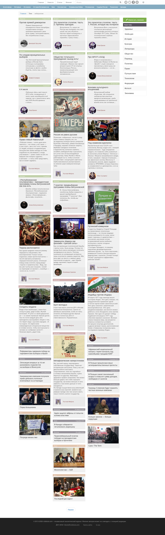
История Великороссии (41, 7)
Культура (90, 83)
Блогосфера (7, 7)
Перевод (128, 58)
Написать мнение (136, 19)
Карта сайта (87, 525)
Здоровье (129, 29)
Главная (41, 2)
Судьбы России (102, 7)
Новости (50, 2)
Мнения (69, 2)
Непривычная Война (76, 7)
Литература (129, 48)
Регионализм (89, 7)
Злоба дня (22, 118)
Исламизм (27, 7)
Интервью (17, 7)
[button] (143, 2)
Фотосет (128, 88)
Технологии (114, 7)
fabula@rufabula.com (71, 525)
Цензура (123, 7)
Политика (22, 51)
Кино (53, 7)
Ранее (71, 509)
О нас (98, 525)
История (22, 85)
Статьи (59, 2)
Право (55, 421)
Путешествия (130, 73)
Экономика (91, 53)
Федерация (129, 83)
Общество (22, 19)
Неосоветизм (61, 7)
